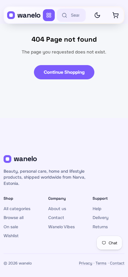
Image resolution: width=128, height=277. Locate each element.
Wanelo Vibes (61, 226)
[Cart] (115, 15)
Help (97, 208)
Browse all (14, 217)
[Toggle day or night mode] (97, 15)
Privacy (85, 263)
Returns (100, 226)
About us (57, 208)
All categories (17, 208)
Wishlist (11, 235)
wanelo (29, 15)
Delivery (100, 217)
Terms (101, 263)
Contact (56, 217)
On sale (11, 226)
